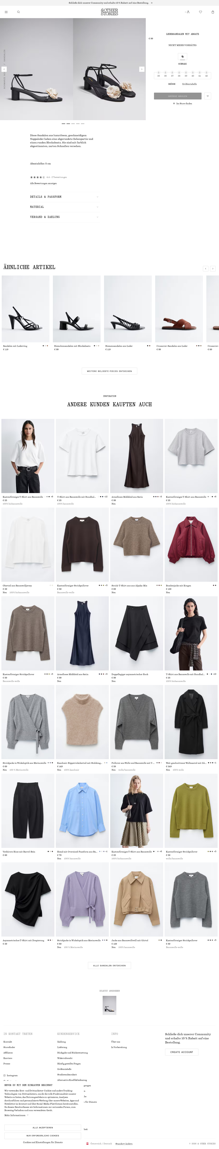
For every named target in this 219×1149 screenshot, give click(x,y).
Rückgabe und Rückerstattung (72, 1053)
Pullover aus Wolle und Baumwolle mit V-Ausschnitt (134, 763)
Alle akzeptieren (43, 1128)
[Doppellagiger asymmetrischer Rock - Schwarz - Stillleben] (136, 633)
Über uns (115, 1042)
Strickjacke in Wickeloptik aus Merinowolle (24, 763)
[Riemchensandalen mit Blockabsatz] (77, 309)
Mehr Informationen (14, 1115)
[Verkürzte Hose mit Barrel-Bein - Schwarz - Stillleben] (27, 811)
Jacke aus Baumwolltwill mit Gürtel (130, 940)
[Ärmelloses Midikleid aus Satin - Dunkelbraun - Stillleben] (136, 456)
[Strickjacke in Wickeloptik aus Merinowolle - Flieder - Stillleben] (82, 899)
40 (193, 76)
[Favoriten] (200, 12)
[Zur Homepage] (109, 12)
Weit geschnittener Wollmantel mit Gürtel (187, 763)
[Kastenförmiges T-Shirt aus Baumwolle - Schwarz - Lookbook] (136, 811)
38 (179, 76)
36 (165, 76)
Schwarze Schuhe (4, 78)
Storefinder (9, 1047)
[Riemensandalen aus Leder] (128, 309)
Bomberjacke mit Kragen (178, 586)
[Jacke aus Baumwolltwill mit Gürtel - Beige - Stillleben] (136, 899)
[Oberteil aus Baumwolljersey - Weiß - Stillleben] (27, 545)
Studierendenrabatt (67, 1075)
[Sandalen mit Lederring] (25, 309)
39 (186, 76)
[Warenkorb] (213, 12)
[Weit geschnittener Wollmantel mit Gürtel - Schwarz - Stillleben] (191, 722)
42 (206, 76)
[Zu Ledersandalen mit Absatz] (109, 1005)
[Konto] (188, 12)
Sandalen (4, 56)
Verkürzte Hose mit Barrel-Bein (19, 852)
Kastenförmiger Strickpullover (73, 586)
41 (199, 76)
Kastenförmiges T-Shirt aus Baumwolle (23, 497)
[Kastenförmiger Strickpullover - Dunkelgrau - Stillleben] (191, 899)
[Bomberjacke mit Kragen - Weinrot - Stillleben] (191, 545)
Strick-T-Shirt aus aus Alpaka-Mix (129, 586)
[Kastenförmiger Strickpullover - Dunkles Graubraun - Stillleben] (27, 633)
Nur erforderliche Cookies (43, 1136)
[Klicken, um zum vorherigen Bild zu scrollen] (205, 268)
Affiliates (8, 1053)
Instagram (12, 1075)
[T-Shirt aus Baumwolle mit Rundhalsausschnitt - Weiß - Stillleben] (82, 456)
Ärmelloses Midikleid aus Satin (127, 497)
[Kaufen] (6, 12)
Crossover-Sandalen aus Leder (172, 346)
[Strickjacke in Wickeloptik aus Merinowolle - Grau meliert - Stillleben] (27, 722)
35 (158, 76)
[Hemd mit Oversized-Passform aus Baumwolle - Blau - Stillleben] (82, 811)
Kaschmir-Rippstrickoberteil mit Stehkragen (80, 763)
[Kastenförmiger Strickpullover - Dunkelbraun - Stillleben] (82, 545)
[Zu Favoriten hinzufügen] (207, 96)
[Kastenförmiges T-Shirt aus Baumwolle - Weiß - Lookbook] (27, 456)
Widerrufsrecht (65, 1058)
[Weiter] (142, 69)
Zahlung (61, 1042)
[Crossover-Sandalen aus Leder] (179, 309)
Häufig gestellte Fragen (69, 1064)
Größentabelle (189, 84)
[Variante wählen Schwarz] (182, 56)
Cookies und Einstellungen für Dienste (43, 1142)
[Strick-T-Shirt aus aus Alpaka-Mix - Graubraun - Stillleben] (136, 545)
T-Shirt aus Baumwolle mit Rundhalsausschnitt (77, 497)
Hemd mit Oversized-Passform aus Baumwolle (78, 852)
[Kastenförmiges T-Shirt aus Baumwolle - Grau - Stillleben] (191, 456)
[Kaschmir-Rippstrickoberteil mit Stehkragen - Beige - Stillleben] (82, 722)
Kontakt (7, 1042)
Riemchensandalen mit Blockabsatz (72, 346)
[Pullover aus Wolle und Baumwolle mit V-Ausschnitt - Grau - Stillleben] (136, 722)
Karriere (7, 1058)
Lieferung (62, 1047)
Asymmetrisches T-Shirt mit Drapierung (23, 940)
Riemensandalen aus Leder (119, 346)
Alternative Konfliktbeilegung (72, 1080)
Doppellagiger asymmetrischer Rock (130, 674)
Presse (6, 1064)
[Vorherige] (4, 69)
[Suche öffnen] (18, 12)
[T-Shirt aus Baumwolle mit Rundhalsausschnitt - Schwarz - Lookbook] (191, 633)
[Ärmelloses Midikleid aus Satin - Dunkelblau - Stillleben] (82, 633)
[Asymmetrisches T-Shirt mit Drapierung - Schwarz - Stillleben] (27, 899)
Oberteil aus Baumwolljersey (17, 586)
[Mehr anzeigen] (109, 3)
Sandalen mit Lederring (15, 346)
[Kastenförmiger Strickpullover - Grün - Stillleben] (191, 811)
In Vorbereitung (119, 1047)
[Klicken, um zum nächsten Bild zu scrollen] (213, 268)
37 (172, 76)
